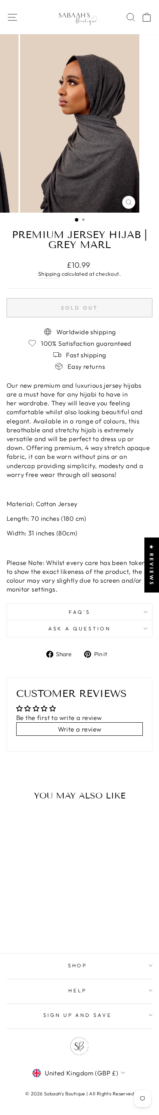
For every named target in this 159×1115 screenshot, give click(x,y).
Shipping (49, 273)
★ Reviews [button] (152, 564)
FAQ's (79, 612)
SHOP (78, 965)
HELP (77, 990)
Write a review (79, 729)
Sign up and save (77, 1015)
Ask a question (79, 628)
